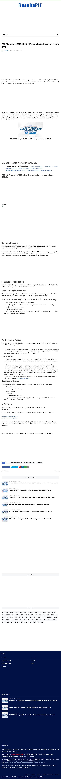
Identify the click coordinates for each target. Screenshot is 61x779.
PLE (29, 619)
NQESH (7, 619)
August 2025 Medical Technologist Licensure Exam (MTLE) (29, 170)
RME (12, 622)
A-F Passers (32, 166)
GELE (11, 617)
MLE (35, 617)
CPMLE (53, 612)
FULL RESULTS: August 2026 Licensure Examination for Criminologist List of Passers (32, 497)
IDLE (16, 617)
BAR (7, 612)
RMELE (16, 622)
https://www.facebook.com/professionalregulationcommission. (25, 762)
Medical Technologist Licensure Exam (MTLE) (24, 168)
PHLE (25, 619)
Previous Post (5, 471)
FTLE (7, 617)
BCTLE (11, 612)
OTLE (21, 619)
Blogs (32, 663)
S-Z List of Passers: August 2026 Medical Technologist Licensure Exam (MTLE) (30, 519)
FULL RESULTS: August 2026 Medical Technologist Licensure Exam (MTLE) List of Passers (33, 483)
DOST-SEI (27, 614)
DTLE (32, 614)
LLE (23, 617)
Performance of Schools (16, 462)
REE (3, 622)
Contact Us (57, 774)
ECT (40, 614)
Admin (6, 50)
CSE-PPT (8, 614)
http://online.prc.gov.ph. (23, 378)
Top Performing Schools (29, 462)
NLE (3, 619)
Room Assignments (6, 663)
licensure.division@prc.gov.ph (10, 416)
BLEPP (16, 612)
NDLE (55, 617)
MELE (30, 617)
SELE (25, 622)
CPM (49, 612)
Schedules (33, 660)
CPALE (44, 612)
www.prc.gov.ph (18, 761)
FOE (3, 617)
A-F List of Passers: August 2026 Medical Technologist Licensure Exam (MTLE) (30, 490)
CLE (36, 612)
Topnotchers (34, 658)
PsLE (45, 619)
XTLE (42, 622)
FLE (56, 614)
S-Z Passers (55, 166)
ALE (3, 612)
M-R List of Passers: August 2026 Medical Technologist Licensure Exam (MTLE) (30, 511)
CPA (40, 612)
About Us (27, 774)
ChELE (17, 614)
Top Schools (39, 462)
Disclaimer (33, 774)
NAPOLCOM (49, 617)
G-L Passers (39, 166)
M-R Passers (47, 166)
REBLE (54, 619)
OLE (12, 619)
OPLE (16, 619)
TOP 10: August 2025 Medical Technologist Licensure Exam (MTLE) (28, 776)
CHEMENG (30, 612)
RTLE (21, 622)
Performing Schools (6, 660)
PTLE (41, 619)
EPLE (52, 614)
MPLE (39, 617)
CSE (3, 614)
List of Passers (5, 658)
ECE (36, 614)
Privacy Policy (50, 774)
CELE (25, 612)
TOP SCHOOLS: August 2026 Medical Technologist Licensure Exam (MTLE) (29, 504)
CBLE (21, 612)
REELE (7, 622)
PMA (33, 619)
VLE (38, 622)
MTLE (3, 41)
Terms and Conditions (41, 774)
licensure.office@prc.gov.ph (9, 418)
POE (37, 619)
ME (26, 617)
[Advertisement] (30, 19)
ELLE (48, 614)
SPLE (30, 622)
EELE (44, 614)
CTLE (13, 614)
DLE (22, 614)
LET (19, 617)
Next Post (56, 471)
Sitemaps (4, 666)
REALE (49, 619)
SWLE (34, 622)
